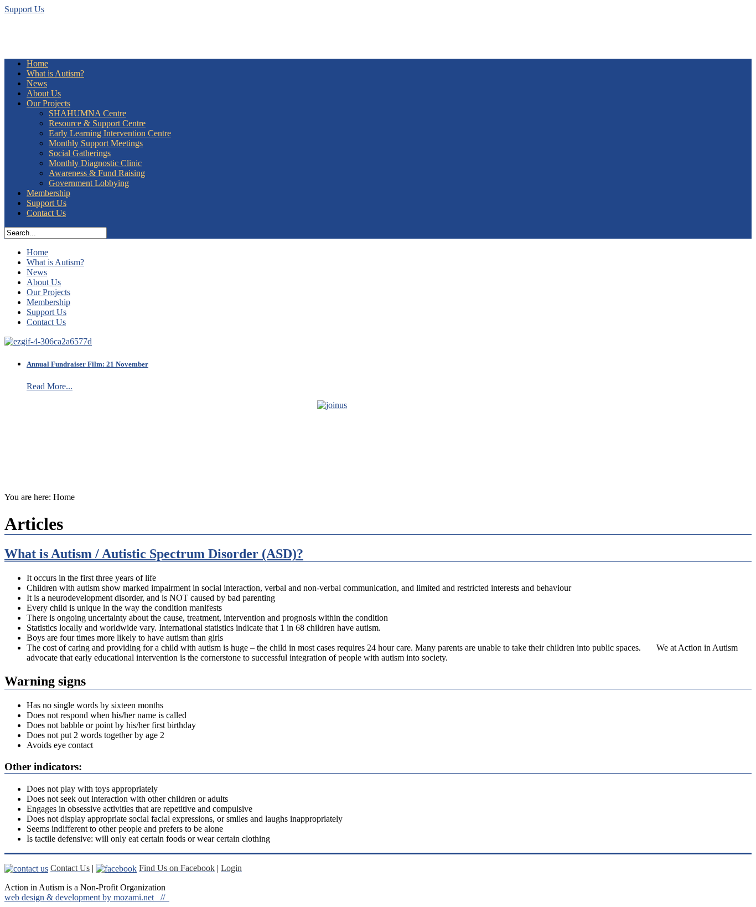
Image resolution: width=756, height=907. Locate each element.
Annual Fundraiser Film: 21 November (87, 364)
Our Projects (48, 103)
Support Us (24, 9)
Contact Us (46, 213)
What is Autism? (55, 73)
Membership (48, 193)
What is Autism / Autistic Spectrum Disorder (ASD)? (153, 554)
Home (37, 63)
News (37, 83)
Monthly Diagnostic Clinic (95, 163)
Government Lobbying (89, 183)
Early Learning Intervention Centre (110, 133)
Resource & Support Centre (97, 123)
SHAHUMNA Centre (87, 113)
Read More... (50, 386)
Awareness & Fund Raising (97, 173)
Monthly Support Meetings (96, 143)
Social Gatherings (80, 153)
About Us (44, 93)
